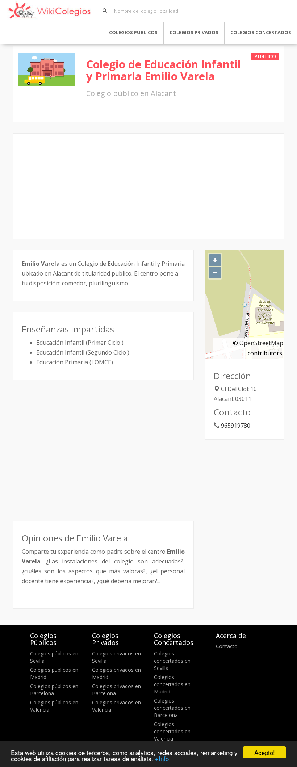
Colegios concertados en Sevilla (172, 660)
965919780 (235, 425)
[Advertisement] (148, 186)
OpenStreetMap (261, 343)
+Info (162, 758)
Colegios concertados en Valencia (172, 731)
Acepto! (264, 752)
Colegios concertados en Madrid (172, 684)
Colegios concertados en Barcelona (172, 707)
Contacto (227, 646)
